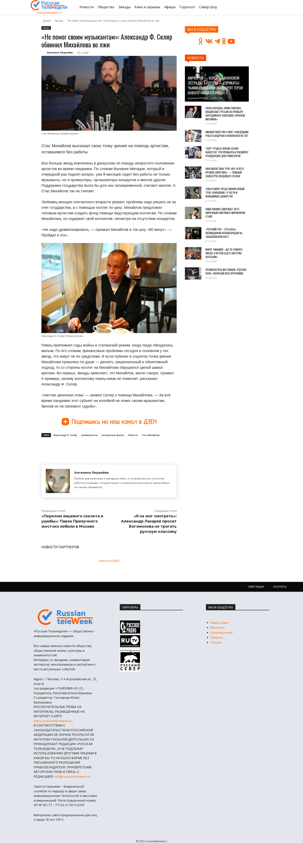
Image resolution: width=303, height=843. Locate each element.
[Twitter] (89, 447)
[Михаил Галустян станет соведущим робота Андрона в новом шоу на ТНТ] (193, 136)
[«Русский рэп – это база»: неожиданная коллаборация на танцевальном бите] (193, 233)
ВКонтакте (217, 627)
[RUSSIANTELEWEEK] (49, 5)
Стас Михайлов (151, 435)
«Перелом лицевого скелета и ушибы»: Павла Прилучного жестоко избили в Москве (72, 521)
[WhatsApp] (108, 447)
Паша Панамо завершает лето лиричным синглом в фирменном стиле (225, 212)
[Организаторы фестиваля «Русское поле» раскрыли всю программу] (193, 273)
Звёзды (59, 20)
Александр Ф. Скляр (65, 435)
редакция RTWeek (198, 98)
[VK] (79, 447)
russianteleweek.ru (49, 12)
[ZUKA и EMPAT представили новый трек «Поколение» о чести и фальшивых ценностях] (193, 193)
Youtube (215, 642)
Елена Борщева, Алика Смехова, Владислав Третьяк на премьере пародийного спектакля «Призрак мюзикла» (225, 113)
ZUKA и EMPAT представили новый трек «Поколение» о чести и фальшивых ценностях (225, 192)
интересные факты (113, 435)
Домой (47, 20)
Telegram (216, 637)
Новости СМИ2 (109, 560)
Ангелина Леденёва (60, 52)
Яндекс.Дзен (219, 622)
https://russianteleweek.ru (53, 721)
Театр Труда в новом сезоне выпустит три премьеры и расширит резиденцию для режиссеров (227, 152)
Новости (133, 435)
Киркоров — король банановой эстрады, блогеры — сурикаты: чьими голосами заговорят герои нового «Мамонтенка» (215, 85)
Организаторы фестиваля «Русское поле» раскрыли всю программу (226, 271)
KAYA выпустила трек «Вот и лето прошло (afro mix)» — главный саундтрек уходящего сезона (225, 172)
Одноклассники (221, 632)
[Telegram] (98, 447)
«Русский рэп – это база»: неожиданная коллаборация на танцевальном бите (224, 233)
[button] (267, 7)
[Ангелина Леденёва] (58, 481)
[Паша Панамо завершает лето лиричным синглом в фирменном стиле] (193, 213)
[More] (117, 447)
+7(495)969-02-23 (69, 688)
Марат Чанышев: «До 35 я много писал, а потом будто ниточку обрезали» (224, 253)
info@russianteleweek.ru (72, 776)
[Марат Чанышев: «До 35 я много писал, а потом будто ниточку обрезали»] (193, 253)
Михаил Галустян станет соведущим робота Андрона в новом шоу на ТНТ (227, 134)
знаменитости (89, 435)
